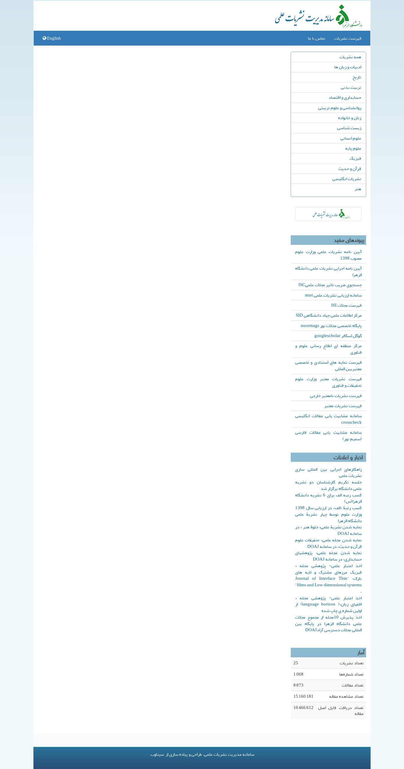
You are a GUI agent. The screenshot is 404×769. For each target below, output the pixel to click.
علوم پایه (353, 148)
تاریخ (357, 77)
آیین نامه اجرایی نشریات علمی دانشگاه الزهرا (328, 271)
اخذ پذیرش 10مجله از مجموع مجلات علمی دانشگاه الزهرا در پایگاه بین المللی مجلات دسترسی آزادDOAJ (328, 623)
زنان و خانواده (349, 118)
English (53, 38)
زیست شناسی (349, 128)
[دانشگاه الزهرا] (328, 213)
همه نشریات (350, 57)
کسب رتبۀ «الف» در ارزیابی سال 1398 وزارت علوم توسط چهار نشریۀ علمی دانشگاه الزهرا (328, 514)
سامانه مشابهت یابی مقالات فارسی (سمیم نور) (328, 435)
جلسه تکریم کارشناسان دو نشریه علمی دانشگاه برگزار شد (328, 485)
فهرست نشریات (347, 38)
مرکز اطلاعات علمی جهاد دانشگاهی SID (329, 315)
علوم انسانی (350, 138)
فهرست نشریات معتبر (343, 406)
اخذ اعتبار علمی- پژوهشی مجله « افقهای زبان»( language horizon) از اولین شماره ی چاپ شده (328, 604)
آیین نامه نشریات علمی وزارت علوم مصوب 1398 (328, 254)
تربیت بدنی (351, 87)
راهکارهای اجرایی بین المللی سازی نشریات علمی (328, 472)
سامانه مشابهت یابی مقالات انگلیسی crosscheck (328, 419)
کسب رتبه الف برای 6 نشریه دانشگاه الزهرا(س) (328, 498)
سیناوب (157, 754)
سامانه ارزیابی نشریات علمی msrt (333, 295)
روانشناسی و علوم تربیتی (339, 107)
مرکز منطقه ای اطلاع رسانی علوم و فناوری (328, 348)
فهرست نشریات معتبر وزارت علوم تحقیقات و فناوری (328, 382)
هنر (358, 188)
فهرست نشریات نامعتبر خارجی (336, 395)
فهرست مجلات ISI (346, 305)
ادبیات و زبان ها (347, 67)
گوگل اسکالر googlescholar (338, 335)
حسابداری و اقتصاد (345, 97)
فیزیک (355, 158)
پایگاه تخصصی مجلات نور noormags (331, 325)
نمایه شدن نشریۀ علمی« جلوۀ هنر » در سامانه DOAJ (328, 530)
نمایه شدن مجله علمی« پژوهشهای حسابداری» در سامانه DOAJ (328, 555)
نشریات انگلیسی (346, 178)
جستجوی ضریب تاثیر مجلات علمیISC (330, 285)
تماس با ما (316, 38)
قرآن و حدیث (349, 168)
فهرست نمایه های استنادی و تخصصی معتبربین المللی (328, 365)
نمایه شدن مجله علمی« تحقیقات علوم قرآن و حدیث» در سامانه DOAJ (328, 543)
